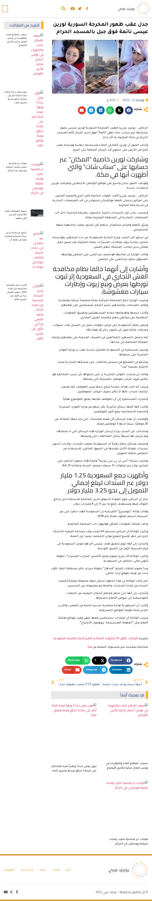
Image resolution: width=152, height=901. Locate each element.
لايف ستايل (27, 869)
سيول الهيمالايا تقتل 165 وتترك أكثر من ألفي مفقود (16, 215)
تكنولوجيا (9, 869)
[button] (63, 9)
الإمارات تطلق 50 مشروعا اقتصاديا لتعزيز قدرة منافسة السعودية (95, 638)
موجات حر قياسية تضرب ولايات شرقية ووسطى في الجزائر (16, 167)
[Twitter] (80, 9)
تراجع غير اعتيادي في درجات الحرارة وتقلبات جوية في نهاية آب (15, 236)
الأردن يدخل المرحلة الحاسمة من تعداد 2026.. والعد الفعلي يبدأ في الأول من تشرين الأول (17, 292)
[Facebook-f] (87, 9)
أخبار (68, 869)
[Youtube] (73, 9)
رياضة (43, 869)
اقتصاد (56, 869)
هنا (89, 647)
